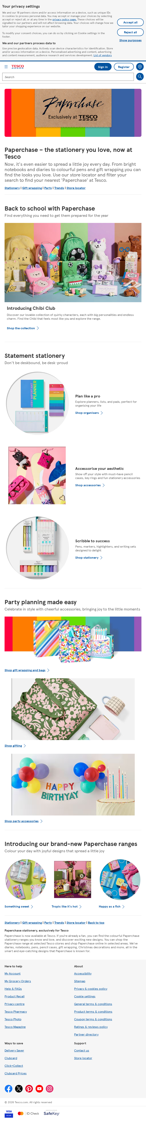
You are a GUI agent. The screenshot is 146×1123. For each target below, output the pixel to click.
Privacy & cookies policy (90, 988)
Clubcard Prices (16, 1073)
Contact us (81, 1050)
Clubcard (11, 1058)
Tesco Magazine (15, 1026)
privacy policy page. (64, 19)
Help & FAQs (13, 988)
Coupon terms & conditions (93, 1019)
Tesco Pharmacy (16, 1011)
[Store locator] (140, 66)
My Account (13, 973)
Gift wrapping (32, 188)
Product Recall (15, 996)
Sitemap (79, 981)
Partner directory (86, 1034)
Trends (59, 188)
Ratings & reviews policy (91, 1026)
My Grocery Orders (18, 981)
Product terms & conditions (93, 1011)
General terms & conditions (93, 1004)
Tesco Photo (13, 1019)
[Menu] (6, 66)
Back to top (96, 922)
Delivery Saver (14, 1050)
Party (48, 188)
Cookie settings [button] (84, 996)
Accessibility (82, 973)
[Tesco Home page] (17, 67)
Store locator (76, 188)
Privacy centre (15, 1004)
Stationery (12, 188)
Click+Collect (14, 1065)
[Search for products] (140, 76)
